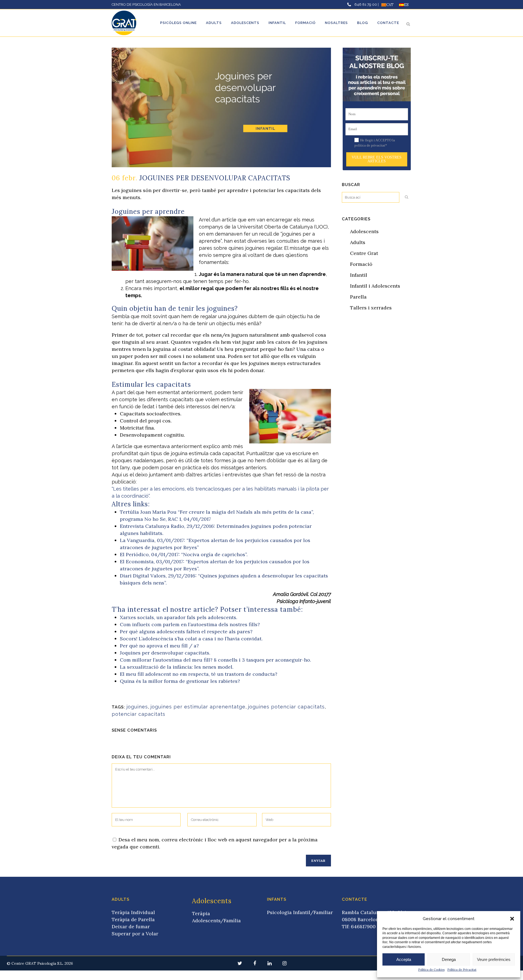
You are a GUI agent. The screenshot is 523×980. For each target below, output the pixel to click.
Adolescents (364, 231)
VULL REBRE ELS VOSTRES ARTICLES (377, 159)
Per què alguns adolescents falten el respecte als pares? (186, 631)
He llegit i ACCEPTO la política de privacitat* (374, 143)
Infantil (358, 275)
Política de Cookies (431, 970)
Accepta (403, 959)
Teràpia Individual (133, 912)
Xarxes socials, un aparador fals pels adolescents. (178, 617)
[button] (512, 918)
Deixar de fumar (131, 926)
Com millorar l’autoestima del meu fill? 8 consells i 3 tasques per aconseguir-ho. (215, 660)
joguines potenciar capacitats (286, 707)
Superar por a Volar (135, 933)
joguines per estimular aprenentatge (197, 707)
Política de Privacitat (461, 970)
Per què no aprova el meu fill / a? (159, 646)
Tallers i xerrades (371, 308)
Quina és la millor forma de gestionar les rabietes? (180, 681)
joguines (137, 707)
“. (149, 496)
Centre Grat (364, 253)
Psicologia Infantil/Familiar (300, 912)
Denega (449, 959)
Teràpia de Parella (133, 919)
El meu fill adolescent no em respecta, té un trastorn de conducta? (198, 674)
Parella (358, 297)
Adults (357, 242)
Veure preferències (493, 959)
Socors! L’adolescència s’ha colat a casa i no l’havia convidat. (191, 638)
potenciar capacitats (138, 714)
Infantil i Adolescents (375, 286)
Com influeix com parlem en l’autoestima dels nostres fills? (190, 624)
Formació (361, 264)
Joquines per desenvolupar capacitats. (165, 653)
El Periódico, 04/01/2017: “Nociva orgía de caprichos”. (184, 554)
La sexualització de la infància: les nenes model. (176, 667)
